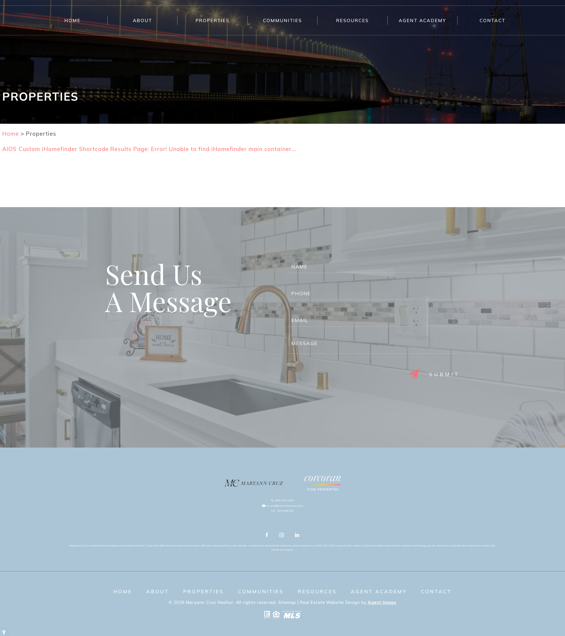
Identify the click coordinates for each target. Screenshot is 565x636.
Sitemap (287, 602)
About (142, 20)
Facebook (267, 535)
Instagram (281, 535)
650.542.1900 (284, 500)
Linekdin (297, 535)
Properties (212, 20)
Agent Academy (422, 20)
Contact (492, 20)
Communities (282, 20)
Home (72, 20)
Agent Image (382, 602)
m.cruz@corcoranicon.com (284, 505)
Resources (352, 20)
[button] (4, 632)
